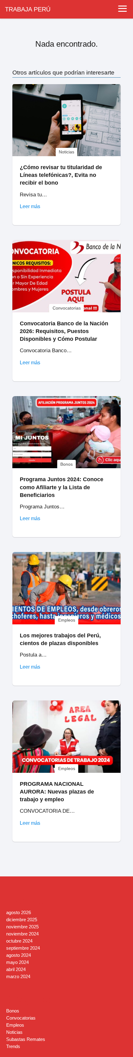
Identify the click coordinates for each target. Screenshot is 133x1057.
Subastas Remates (25, 1039)
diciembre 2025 (21, 919)
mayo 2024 (17, 962)
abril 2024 (16, 969)
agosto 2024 (18, 955)
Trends (13, 1046)
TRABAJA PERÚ (27, 9)
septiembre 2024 (23, 948)
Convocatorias (21, 1018)
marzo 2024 (18, 976)
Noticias (14, 1032)
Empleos (15, 1025)
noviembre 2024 (22, 933)
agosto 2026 (18, 912)
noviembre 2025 (22, 926)
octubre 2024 (19, 941)
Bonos (12, 1010)
